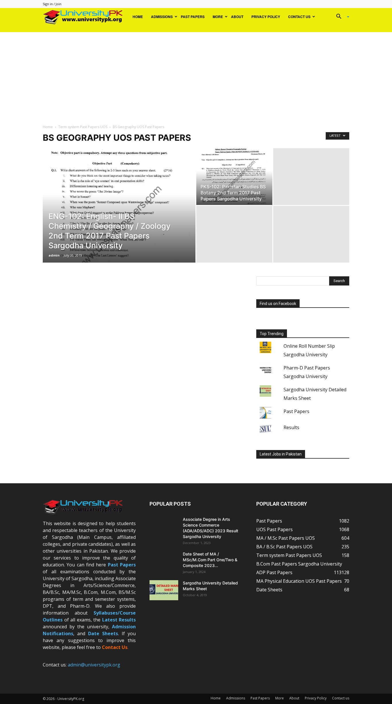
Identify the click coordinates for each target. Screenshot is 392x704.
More (218, 16)
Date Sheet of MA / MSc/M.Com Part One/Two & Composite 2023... (210, 560)
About (237, 16)
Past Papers (193, 16)
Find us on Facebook (278, 303)
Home (138, 16)
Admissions (162, 16)
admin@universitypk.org (94, 665)
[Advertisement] (196, 75)
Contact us (299, 16)
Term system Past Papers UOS (82, 126)
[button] (340, 17)
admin (54, 255)
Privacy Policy (265, 16)
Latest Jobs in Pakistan (281, 454)
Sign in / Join (52, 4)
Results (291, 427)
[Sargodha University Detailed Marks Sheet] (164, 590)
